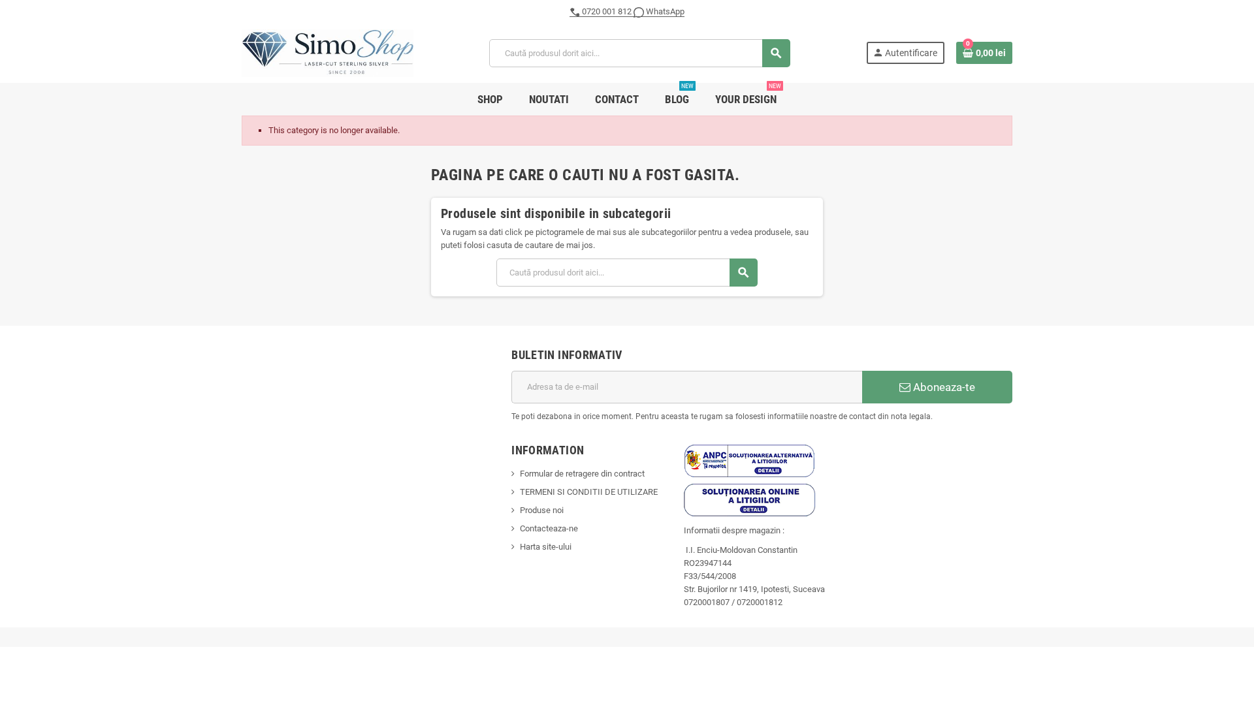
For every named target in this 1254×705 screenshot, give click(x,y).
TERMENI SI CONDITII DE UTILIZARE (589, 492)
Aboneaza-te (942, 387)
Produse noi (542, 510)
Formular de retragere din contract (582, 473)
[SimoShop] (327, 52)
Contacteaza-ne (549, 528)
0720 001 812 (607, 11)
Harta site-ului (545, 547)
